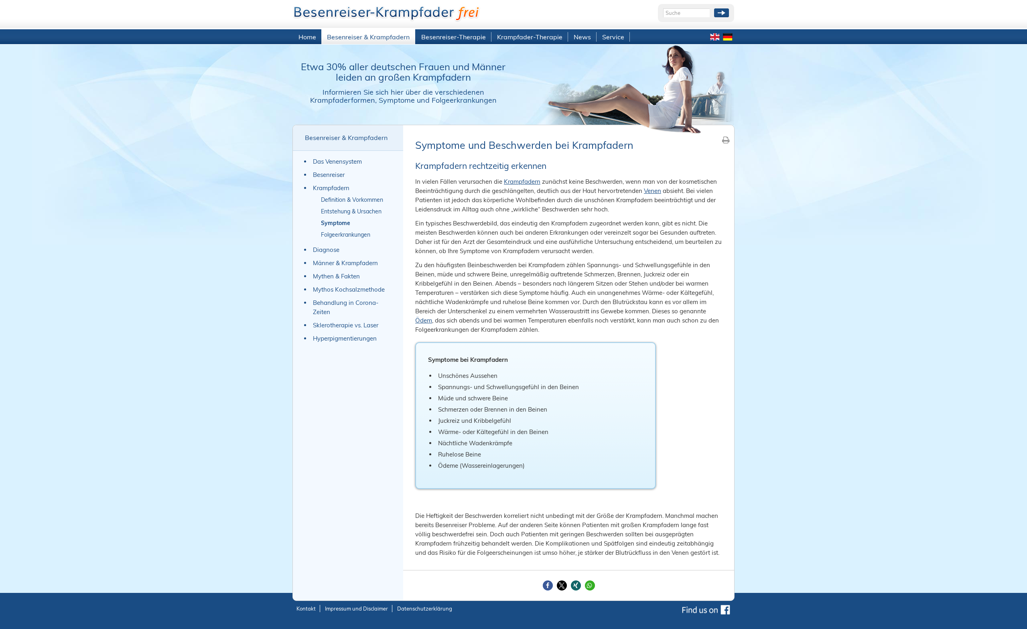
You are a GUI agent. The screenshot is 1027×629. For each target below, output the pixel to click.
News (582, 37)
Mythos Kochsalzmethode (349, 289)
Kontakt (306, 608)
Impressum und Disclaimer (356, 608)
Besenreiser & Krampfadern (368, 37)
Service (613, 37)
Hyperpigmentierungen (345, 338)
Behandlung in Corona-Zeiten (345, 307)
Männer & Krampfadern (345, 263)
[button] (548, 585)
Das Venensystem (337, 161)
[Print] (726, 140)
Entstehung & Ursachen (351, 211)
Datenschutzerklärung (424, 608)
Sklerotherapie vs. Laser (345, 325)
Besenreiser (329, 175)
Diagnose (326, 250)
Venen (652, 191)
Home (307, 37)
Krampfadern (331, 188)
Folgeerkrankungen (345, 234)
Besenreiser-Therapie (453, 37)
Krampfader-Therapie (529, 37)
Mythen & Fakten (336, 276)
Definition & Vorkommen (352, 199)
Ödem (423, 320)
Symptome (335, 223)
